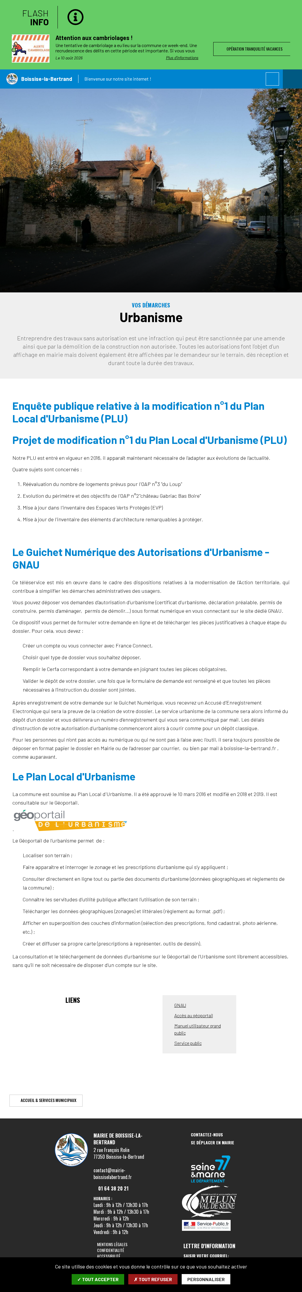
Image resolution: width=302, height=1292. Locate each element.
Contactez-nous (207, 1134)
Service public (188, 1043)
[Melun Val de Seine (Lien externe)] (211, 1202)
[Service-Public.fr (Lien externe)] (211, 1226)
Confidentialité (110, 1250)
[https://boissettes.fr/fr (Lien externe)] (211, 1169)
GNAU (180, 1005)
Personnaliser (206, 1279)
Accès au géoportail (193, 1015)
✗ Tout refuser (153, 1279)
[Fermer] (291, 10)
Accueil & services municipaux (48, 1100)
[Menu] (292, 79)
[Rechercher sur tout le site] (272, 79)
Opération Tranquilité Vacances (253, 49)
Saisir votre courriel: (206, 1255)
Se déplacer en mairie (212, 1142)
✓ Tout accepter (98, 1279)
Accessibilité (108, 1256)
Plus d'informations (182, 57)
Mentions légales (112, 1244)
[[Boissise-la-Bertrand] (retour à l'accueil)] (71, 1166)
